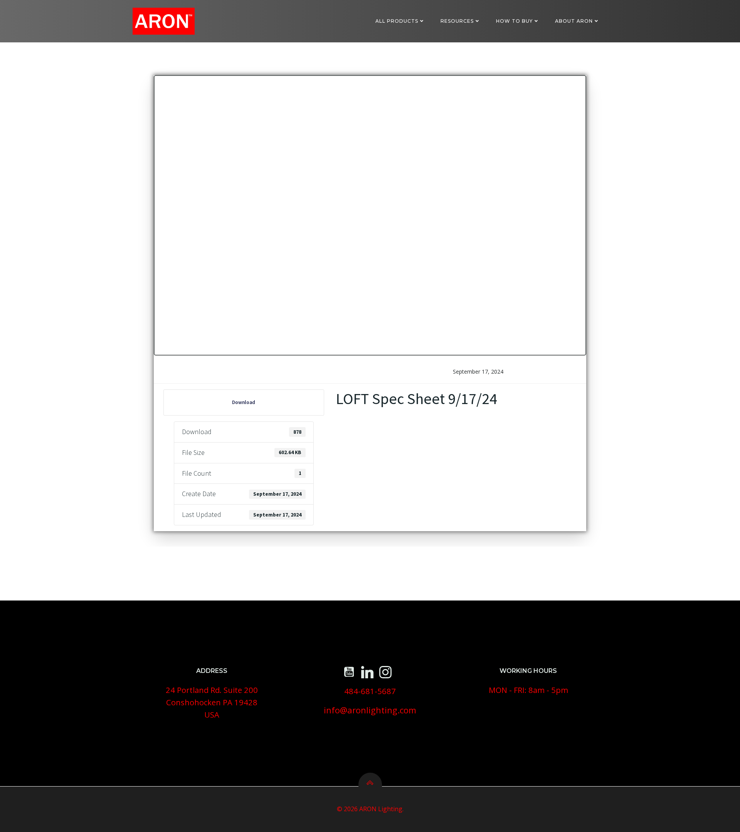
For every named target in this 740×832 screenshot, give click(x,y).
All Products (396, 21)
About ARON (574, 21)
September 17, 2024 (478, 371)
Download (243, 402)
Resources (457, 21)
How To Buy (514, 21)
